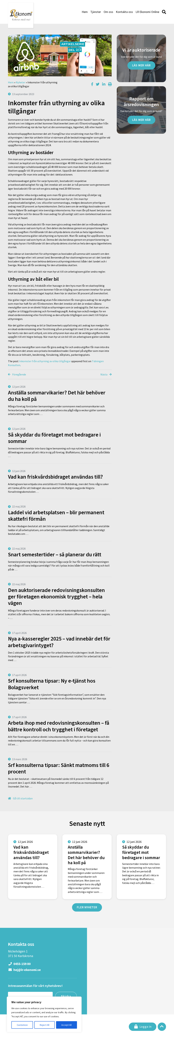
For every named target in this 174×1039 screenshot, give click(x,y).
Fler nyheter (87, 907)
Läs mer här (141, 65)
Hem (85, 12)
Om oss (108, 12)
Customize (22, 1024)
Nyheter (20, 82)
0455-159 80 (22, 964)
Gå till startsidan (22, 798)
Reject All (44, 1024)
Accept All (66, 1024)
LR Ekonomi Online (147, 12)
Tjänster (95, 12)
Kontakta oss (124, 12)
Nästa (104, 374)
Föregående (19, 374)
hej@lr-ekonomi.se (27, 970)
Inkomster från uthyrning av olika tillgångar (45, 361)
